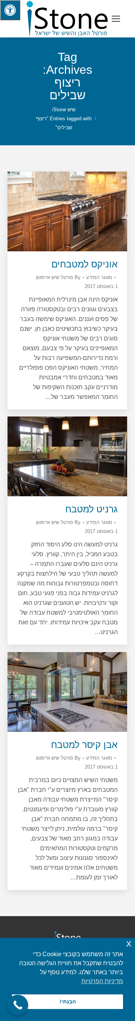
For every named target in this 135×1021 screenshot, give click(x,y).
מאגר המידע (99, 277)
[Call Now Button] (18, 1005)
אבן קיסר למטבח (84, 744)
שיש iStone (63, 109)
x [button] (128, 943)
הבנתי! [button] (68, 1002)
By (58, 277)
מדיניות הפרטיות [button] (102, 981)
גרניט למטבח (91, 509)
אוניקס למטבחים (84, 264)
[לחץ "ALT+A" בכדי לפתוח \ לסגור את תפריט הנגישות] (10, 10)
